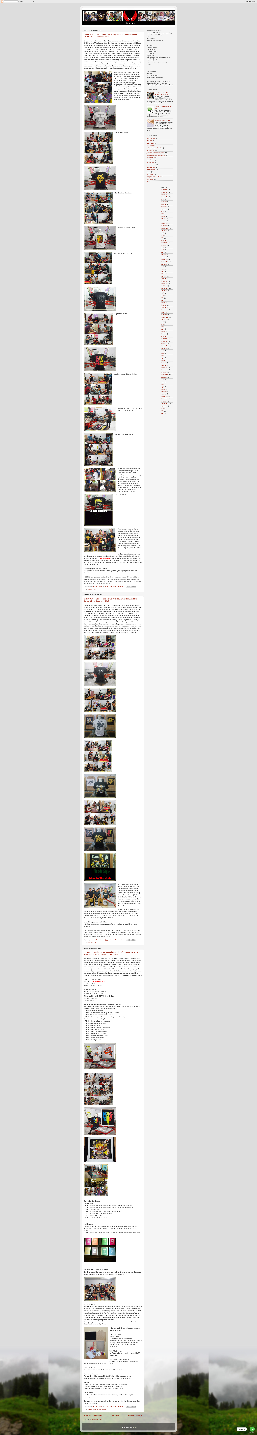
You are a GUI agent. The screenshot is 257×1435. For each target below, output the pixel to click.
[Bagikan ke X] (131, 587)
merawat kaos (151, 165)
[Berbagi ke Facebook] (133, 587)
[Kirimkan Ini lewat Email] (127, 587)
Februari (164, 202)
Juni (162, 235)
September (164, 197)
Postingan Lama (135, 1415)
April (162, 252)
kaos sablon (150, 162)
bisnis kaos (150, 143)
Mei (162, 213)
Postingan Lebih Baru (93, 1415)
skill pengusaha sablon (154, 177)
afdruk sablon (151, 138)
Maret (163, 216)
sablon (149, 172)
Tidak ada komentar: (117, 586)
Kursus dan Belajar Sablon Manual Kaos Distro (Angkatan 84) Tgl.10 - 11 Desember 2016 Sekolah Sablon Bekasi (112, 953)
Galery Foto (92, 589)
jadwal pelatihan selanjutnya (97, 1409)
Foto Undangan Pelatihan (155, 148)
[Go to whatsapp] (252, 1429)
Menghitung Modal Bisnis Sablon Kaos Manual (163, 93)
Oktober (164, 206)
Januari (163, 204)
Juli (162, 199)
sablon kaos (150, 174)
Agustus (164, 209)
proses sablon (151, 169)
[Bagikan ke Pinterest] (135, 587)
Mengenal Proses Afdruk (162, 120)
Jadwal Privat (151, 157)
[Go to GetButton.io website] (252, 1433)
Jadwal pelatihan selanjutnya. (156, 155)
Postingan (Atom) (97, 1419)
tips (148, 181)
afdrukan (149, 140)
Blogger (134, 1427)
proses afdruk (151, 167)
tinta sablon (150, 179)
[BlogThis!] (129, 587)
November (164, 194)
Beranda (115, 1415)
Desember (164, 189)
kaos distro (150, 160)
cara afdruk (150, 145)
